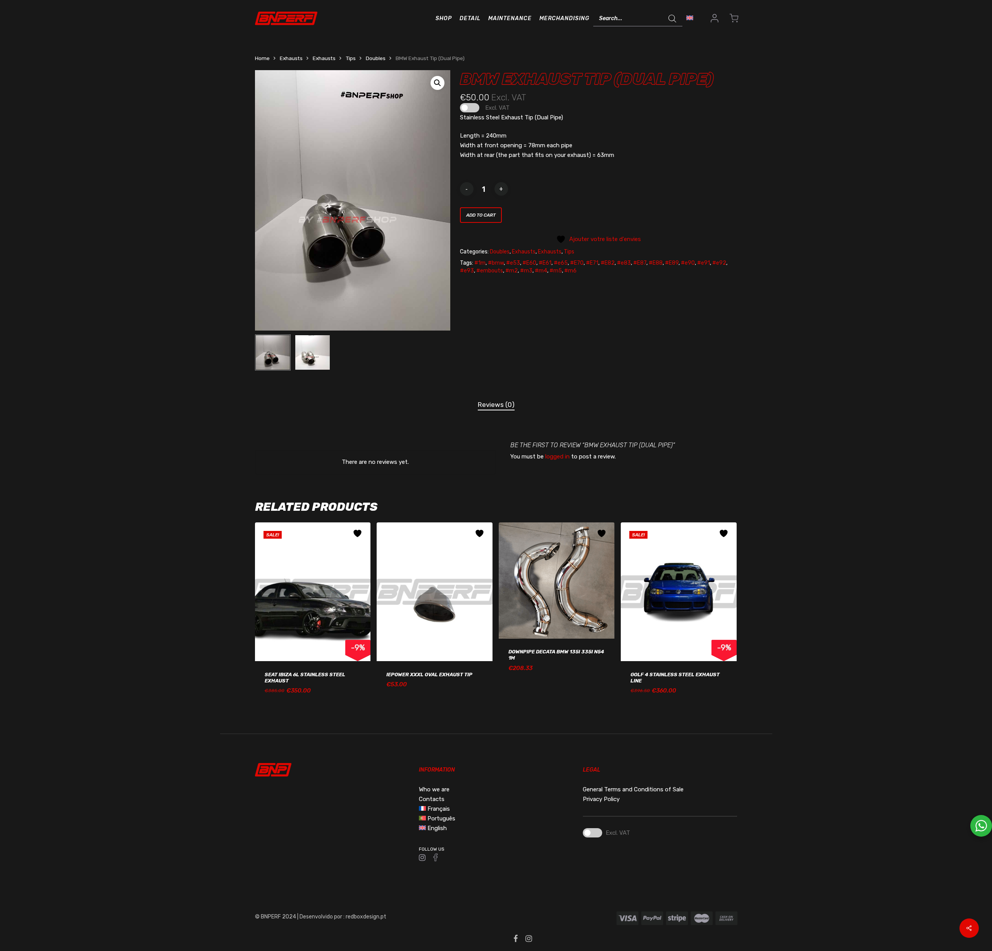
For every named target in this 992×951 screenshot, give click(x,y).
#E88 (656, 263)
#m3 (526, 270)
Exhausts (291, 58)
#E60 (529, 263)
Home (262, 58)
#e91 (703, 263)
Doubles (376, 58)
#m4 (541, 270)
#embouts (489, 270)
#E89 (672, 263)
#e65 (561, 263)
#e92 (719, 263)
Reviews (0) (496, 404)
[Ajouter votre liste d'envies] (358, 533)
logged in (557, 456)
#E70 (577, 263)
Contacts (431, 799)
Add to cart (481, 215)
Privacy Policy (601, 799)
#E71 (592, 263)
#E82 (608, 263)
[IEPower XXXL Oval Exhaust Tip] (435, 592)
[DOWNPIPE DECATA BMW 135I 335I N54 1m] (557, 580)
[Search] (672, 18)
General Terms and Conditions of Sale (633, 789)
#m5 (555, 270)
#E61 (545, 263)
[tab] (496, 405)
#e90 (688, 263)
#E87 (639, 263)
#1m (480, 263)
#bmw (496, 263)
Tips (351, 58)
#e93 (467, 270)
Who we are (434, 789)
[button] (437, 83)
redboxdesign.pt (366, 916)
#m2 (511, 270)
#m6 (570, 270)
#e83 (624, 263)
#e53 (513, 263)
